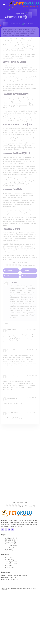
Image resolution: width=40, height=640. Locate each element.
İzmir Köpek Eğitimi (11, 538)
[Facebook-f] (2, 529)
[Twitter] (9, 529)
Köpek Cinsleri (9, 548)
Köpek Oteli (8, 566)
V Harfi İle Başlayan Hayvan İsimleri (16, 458)
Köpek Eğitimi (20, 13)
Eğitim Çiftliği (9, 550)
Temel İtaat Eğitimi (10, 560)
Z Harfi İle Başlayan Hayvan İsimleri (16, 438)
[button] (4, 4)
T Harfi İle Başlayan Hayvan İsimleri (16, 477)
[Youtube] (12, 529)
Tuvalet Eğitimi (9, 558)
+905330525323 (10, 577)
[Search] (27, 429)
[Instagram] (6, 529)
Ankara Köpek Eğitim (11, 544)
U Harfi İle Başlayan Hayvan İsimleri (16, 467)
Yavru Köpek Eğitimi (11, 562)
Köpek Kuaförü (9, 567)
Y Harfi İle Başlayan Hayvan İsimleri (16, 448)
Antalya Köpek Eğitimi (11, 542)
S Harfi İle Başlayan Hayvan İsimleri (16, 487)
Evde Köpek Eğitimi (11, 564)
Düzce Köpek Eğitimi (11, 540)
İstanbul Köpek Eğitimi (11, 546)
